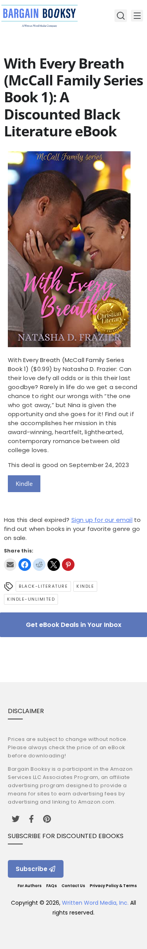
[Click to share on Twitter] (53, 564)
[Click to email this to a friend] (10, 564)
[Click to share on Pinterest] (68, 564)
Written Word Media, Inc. (95, 903)
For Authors (30, 886)
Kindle (24, 483)
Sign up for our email (101, 520)
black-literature (43, 586)
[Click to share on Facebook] (24, 564)
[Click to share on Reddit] (39, 564)
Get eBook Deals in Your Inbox (74, 624)
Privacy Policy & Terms (113, 886)
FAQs (51, 886)
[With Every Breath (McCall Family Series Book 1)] (69, 345)
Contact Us (73, 886)
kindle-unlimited (31, 599)
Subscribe (31, 869)
